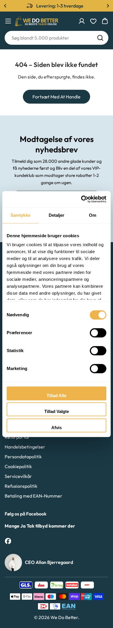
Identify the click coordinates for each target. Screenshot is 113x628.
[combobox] (56, 38)
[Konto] (81, 21)
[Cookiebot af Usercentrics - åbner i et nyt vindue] (81, 199)
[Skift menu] (8, 21)
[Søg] (100, 37)
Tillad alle (56, 395)
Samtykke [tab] (20, 215)
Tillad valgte (56, 411)
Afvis (56, 427)
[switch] (98, 332)
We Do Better (64, 617)
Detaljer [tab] (57, 215)
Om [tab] (92, 215)
